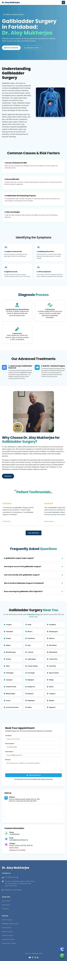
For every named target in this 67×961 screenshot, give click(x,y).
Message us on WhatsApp (13, 890)
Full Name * (8, 735)
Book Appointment (35, 775)
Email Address (9, 751)
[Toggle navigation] (63, 2)
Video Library (6, 905)
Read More (8, 476)
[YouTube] (30, 957)
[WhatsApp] (62, 956)
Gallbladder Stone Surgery (10, 923)
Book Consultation (12, 48)
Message (8, 759)
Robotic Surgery (7, 920)
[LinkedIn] (37, 957)
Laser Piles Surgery (8, 939)
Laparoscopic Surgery (9, 943)
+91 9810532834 (10, 877)
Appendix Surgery (7, 935)
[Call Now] (62, 949)
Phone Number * (10, 743)
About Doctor (6, 901)
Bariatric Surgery (7, 931)
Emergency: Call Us (33, 48)
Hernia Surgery (7, 927)
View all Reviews (33, 533)
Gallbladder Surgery (34, 614)
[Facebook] (35, 957)
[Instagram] (32, 957)
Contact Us (5, 908)
